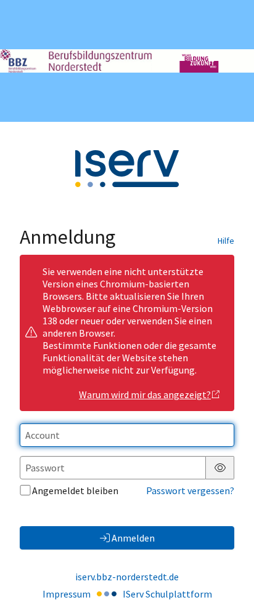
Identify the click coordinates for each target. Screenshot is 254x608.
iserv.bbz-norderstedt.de (127, 576)
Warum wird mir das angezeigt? (145, 394)
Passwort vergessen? (190, 490)
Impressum (67, 594)
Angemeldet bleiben (75, 490)
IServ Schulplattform (167, 594)
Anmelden (133, 538)
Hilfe (226, 240)
